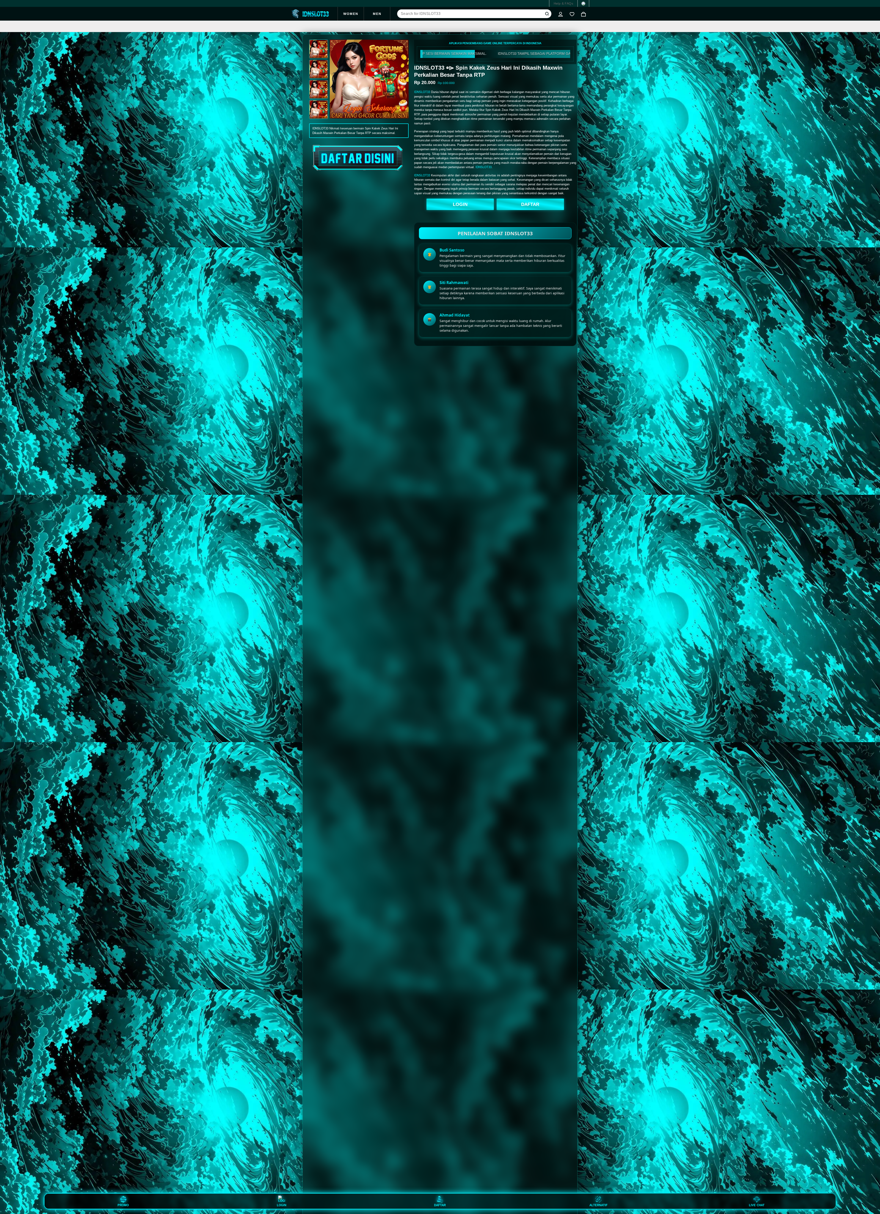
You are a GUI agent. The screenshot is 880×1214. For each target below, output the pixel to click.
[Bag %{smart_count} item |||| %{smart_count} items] (583, 14)
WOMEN (350, 14)
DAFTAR (530, 204)
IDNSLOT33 (422, 92)
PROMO (123, 1205)
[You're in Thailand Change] (583, 3)
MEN (377, 14)
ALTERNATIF (598, 1205)
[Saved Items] (572, 14)
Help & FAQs (563, 3)
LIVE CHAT (756, 1205)
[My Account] (560, 14)
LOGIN (460, 204)
